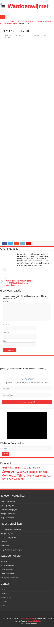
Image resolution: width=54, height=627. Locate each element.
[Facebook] (27, 615)
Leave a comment (40, 35)
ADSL (4, 467)
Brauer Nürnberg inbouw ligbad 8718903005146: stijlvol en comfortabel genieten (18, 282)
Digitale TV (33, 467)
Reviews (14, 476)
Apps (24, 468)
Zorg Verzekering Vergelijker (11, 550)
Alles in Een (15, 467)
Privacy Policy (5, 598)
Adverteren (5, 594)
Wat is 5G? (4, 561)
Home (4, 21)
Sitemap (4, 606)
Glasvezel (23, 471)
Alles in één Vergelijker (9, 510)
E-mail (6, 333)
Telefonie (23, 475)
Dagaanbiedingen (7, 518)
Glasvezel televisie (7, 574)
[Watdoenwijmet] (27, 6)
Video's (49, 476)
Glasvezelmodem (7, 570)
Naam (6, 325)
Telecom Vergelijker (8, 501)
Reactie (6, 301)
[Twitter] (30, 615)
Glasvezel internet (7, 566)
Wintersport (5, 546)
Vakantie (4, 542)
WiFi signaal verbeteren (9, 578)
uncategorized (38, 475)
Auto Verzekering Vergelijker (11, 529)
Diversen (9, 471)
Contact (3, 589)
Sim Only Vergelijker (8, 506)
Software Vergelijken (8, 538)
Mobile (6, 475)
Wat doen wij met (12, 479)
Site (4, 341)
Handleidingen (38, 471)
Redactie (8, 35)
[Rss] (25, 615)
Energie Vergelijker (8, 514)
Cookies (4, 602)
